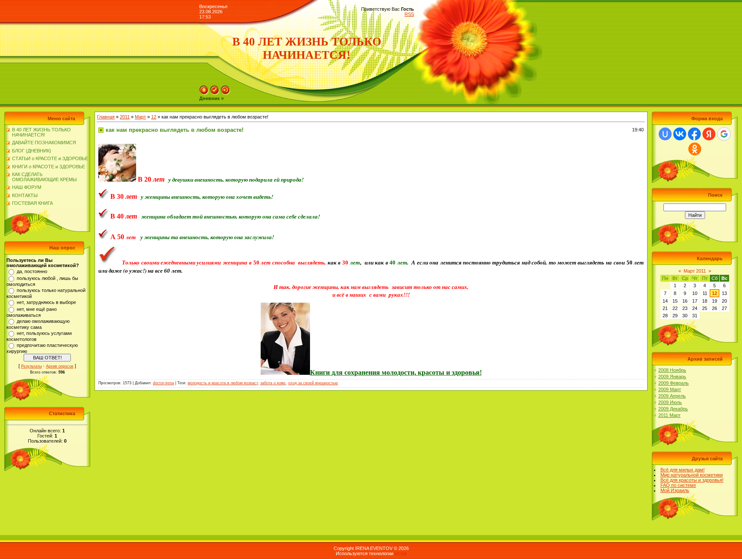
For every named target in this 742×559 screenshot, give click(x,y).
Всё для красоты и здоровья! (692, 480)
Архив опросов (59, 366)
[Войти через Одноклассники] (694, 149)
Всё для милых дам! (682, 469)
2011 (125, 116)
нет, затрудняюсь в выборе (46, 302)
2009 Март (669, 389)
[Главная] (204, 93)
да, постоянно (32, 271)
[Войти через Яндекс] (708, 134)
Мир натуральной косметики (691, 474)
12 (153, 116)
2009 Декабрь (673, 408)
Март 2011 (695, 270)
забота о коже (273, 383)
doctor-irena (163, 383)
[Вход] (225, 93)
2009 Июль (670, 402)
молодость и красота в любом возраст (223, 383)
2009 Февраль (673, 383)
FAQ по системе (678, 485)
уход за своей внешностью (313, 383)
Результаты (31, 366)
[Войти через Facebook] (694, 134)
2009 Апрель (672, 395)
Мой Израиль (674, 490)
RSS (409, 14)
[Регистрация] (214, 93)
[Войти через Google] (724, 134)
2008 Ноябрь (672, 370)
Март (140, 116)
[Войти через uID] (665, 134)
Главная (106, 116)
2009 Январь (672, 376)
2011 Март (669, 415)
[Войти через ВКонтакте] (679, 134)
